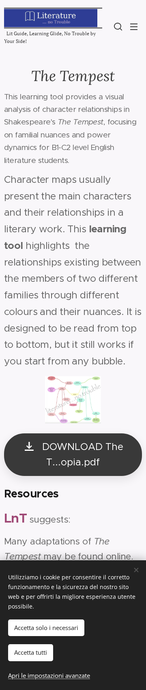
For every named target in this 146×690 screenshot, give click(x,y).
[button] (118, 26)
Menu (134, 26)
